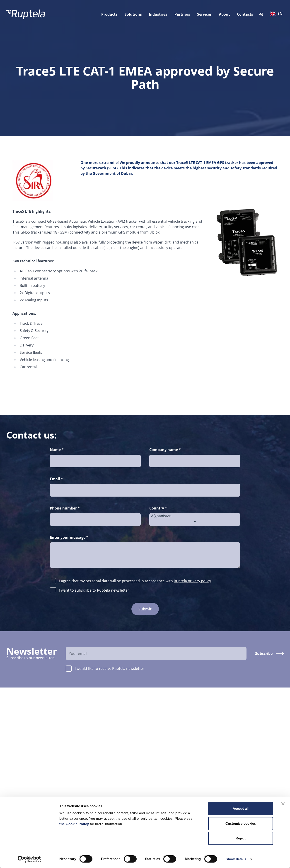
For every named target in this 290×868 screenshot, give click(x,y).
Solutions (133, 14)
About (224, 14)
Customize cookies (240, 823)
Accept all (241, 808)
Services (204, 14)
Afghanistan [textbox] (161, 515)
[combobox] (277, 14)
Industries (158, 14)
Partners (182, 14)
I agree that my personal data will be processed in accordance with (135, 580)
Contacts (245, 14)
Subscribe (264, 653)
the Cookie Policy (74, 824)
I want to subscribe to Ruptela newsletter (94, 590)
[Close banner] (283, 803)
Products (109, 14)
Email (56, 478)
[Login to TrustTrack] (261, 14)
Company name (165, 449)
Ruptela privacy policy (192, 580)
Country (158, 508)
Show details (236, 859)
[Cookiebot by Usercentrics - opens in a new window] (29, 859)
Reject (241, 838)
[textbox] (277, 13)
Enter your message (69, 537)
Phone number (65, 508)
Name (57, 449)
